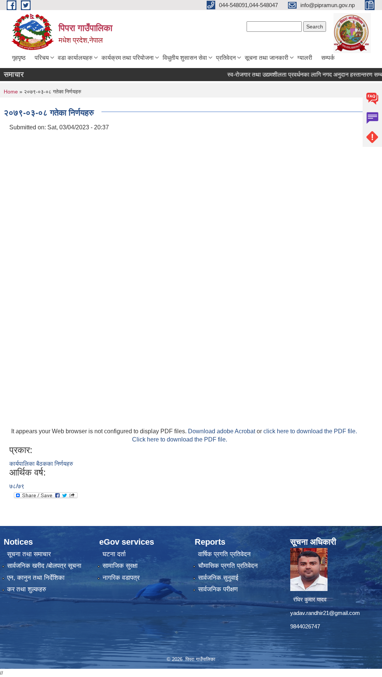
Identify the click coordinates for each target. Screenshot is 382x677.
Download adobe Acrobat (222, 431)
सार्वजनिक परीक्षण (218, 589)
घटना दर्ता (114, 554)
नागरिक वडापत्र (121, 577)
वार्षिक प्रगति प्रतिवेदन (224, 554)
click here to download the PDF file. (310, 431)
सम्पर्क (328, 58)
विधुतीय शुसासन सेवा (185, 58)
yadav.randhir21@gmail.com (325, 613)
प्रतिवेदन (226, 58)
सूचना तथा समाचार (29, 554)
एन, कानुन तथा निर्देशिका (36, 577)
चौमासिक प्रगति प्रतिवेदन (228, 565)
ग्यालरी (304, 58)
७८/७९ (16, 486)
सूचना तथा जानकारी (266, 58)
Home (11, 92)
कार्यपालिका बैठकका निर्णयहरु (41, 464)
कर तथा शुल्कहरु (26, 589)
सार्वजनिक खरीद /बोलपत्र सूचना (44, 565)
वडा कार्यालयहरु (75, 58)
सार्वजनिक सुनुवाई (218, 577)
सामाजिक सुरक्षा (120, 565)
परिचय (42, 58)
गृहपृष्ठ (19, 58)
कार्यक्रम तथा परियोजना (127, 58)
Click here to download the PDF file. (179, 439)
